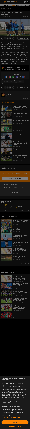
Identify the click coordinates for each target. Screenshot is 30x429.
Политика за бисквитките (15, 398)
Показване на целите (15, 426)
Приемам (15, 422)
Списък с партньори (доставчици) (11, 417)
